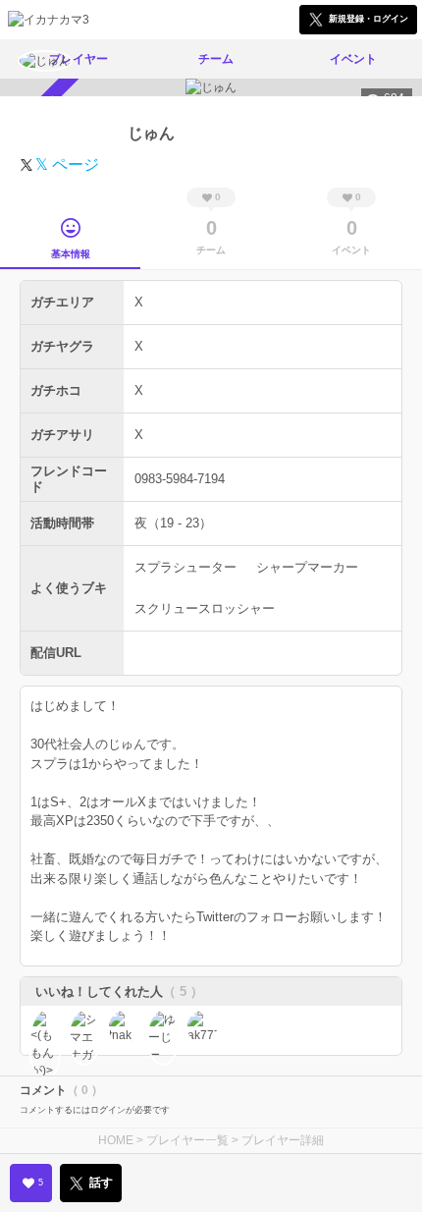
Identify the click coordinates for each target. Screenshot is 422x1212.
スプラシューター (185, 567)
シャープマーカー (307, 567)
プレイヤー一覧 (187, 1140)
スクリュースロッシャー (204, 608)
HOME (115, 1140)
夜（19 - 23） (173, 523)
